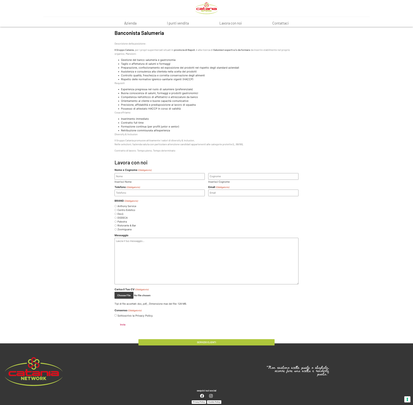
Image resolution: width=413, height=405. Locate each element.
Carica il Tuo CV (132, 289)
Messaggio (121, 235)
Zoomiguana (124, 229)
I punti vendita (178, 23)
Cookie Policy (214, 402)
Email (218, 187)
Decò (120, 214)
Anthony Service (126, 206)
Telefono (127, 187)
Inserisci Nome (123, 181)
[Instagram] (211, 396)
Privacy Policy (199, 402)
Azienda (130, 23)
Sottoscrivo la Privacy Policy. (135, 315)
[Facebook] (202, 396)
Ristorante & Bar (126, 225)
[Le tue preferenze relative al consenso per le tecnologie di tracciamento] (407, 399)
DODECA (122, 218)
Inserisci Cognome (219, 181)
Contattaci (280, 23)
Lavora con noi (230, 23)
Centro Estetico (126, 210)
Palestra (122, 221)
